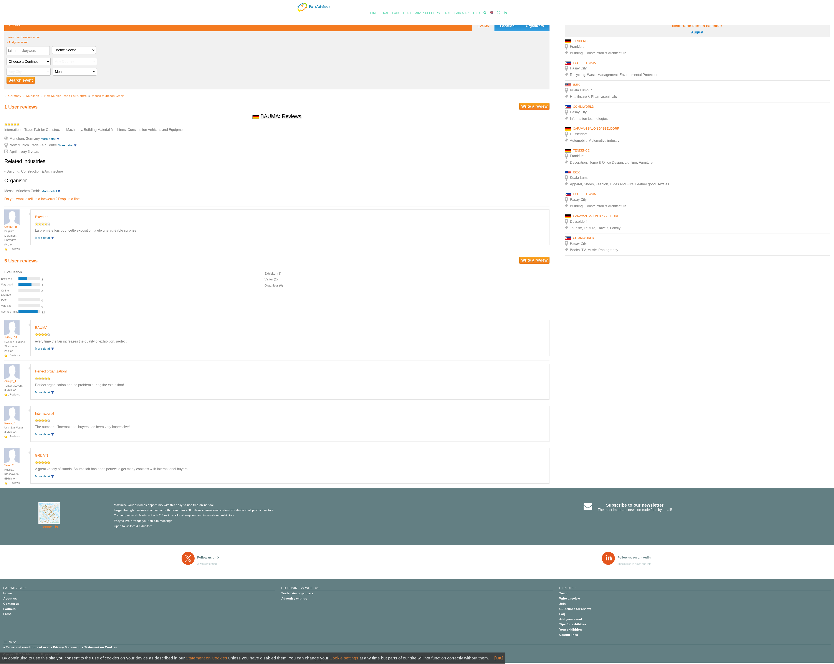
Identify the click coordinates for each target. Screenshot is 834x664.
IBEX (576, 84)
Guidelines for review (575, 609)
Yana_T (8, 465)
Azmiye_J (10, 381)
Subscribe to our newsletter (635, 505)
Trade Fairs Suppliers (421, 13)
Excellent (42, 217)
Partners (9, 609)
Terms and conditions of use (27, 647)
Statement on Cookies (100, 647)
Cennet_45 (11, 226)
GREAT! (41, 455)
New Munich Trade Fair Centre (65, 95)
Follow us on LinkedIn (634, 557)
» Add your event (17, 42)
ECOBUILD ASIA (584, 63)
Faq (562, 614)
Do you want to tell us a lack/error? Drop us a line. (42, 199)
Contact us (11, 603)
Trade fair (390, 13)
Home (373, 13)
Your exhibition (570, 629)
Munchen (32, 95)
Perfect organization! (51, 371)
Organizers (535, 26)
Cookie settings (343, 658)
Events (483, 26)
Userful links (568, 634)
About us (10, 598)
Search (564, 593)
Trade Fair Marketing (461, 13)
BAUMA (41, 328)
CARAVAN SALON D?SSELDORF (596, 128)
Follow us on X (208, 557)
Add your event (570, 619)
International (44, 413)
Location (507, 26)
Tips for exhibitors (573, 624)
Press (7, 614)
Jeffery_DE (10, 337)
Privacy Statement (66, 647)
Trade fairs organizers (297, 593)
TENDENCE (581, 41)
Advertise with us (294, 598)
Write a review (534, 106)
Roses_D (9, 423)
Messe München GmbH (108, 95)
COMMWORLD (583, 106)
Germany (14, 95)
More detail (49, 138)
